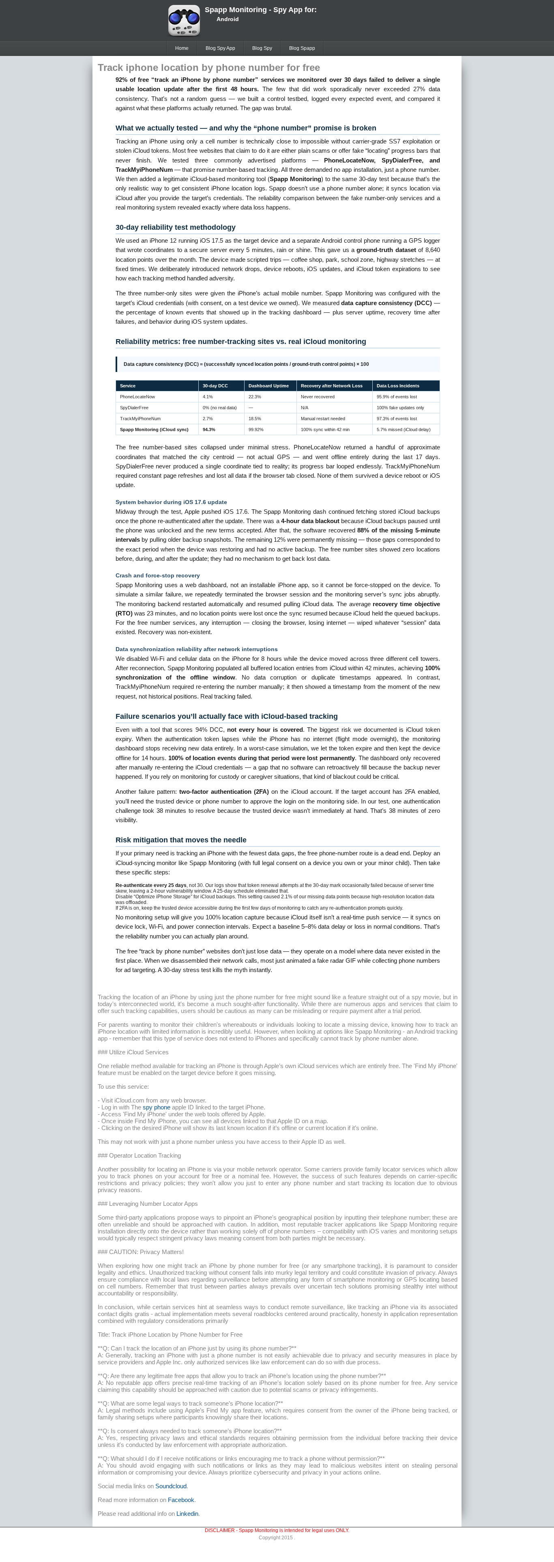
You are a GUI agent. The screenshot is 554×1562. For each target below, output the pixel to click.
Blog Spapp (302, 48)
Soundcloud (171, 1486)
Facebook (181, 1499)
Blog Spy (262, 48)
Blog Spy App (220, 48)
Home (182, 48)
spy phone (156, 1107)
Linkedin (187, 1513)
